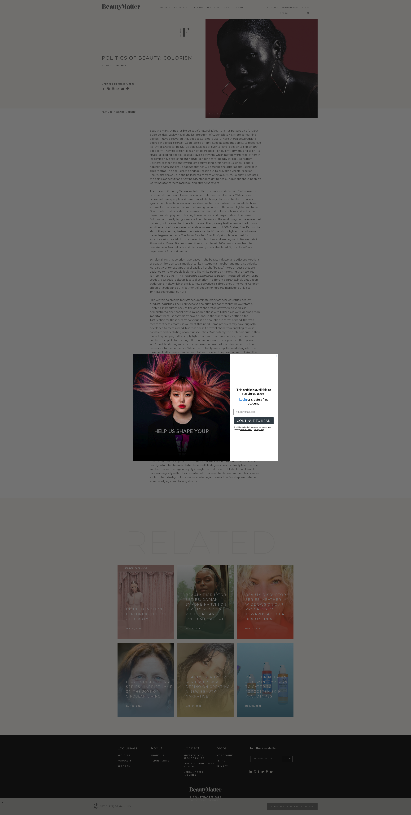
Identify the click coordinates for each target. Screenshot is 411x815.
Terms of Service (246, 430)
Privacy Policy (259, 430)
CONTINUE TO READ (254, 421)
